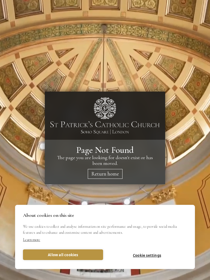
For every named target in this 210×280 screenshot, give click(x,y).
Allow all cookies (63, 254)
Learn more (31, 239)
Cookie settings (147, 255)
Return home (105, 174)
